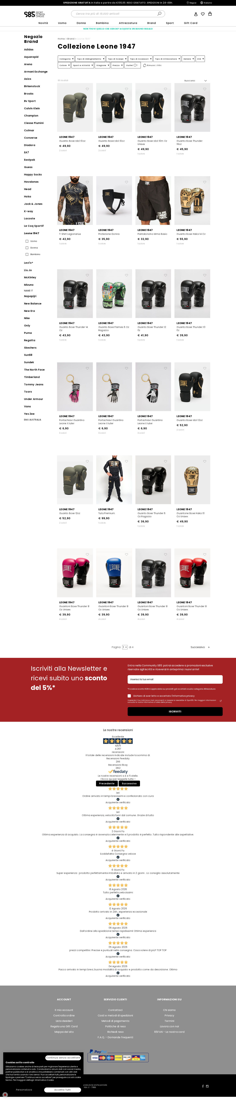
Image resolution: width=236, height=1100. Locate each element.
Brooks (29, 93)
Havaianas (31, 182)
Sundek (29, 362)
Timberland (32, 377)
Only (27, 325)
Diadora (29, 145)
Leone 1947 (31, 233)
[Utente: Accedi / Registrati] (195, 13)
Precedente (107, 783)
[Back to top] (230, 1092)
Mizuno (29, 285)
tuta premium (106, 513)
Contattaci (115, 1010)
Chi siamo (169, 1010)
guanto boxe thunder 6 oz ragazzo (152, 515)
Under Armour (33, 399)
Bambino (102, 23)
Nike (27, 318)
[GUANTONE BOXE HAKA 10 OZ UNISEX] (192, 479)
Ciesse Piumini (34, 123)
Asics (27, 79)
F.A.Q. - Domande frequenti (115, 1037)
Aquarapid (31, 57)
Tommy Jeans (33, 384)
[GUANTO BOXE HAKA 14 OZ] (192, 200)
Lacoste (29, 218)
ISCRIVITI (175, 711)
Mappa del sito (64, 1032)
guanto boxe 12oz (69, 513)
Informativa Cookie (44, 1080)
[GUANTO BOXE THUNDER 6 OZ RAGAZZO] (153, 479)
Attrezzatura (128, 23)
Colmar (29, 130)
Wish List (203, 14)
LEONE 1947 (66, 137)
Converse (30, 138)
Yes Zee (29, 414)
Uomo (62, 23)
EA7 (26, 152)
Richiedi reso (115, 1032)
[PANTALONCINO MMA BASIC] (153, 200)
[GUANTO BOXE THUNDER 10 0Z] (192, 293)
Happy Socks (33, 174)
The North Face (34, 370)
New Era (29, 311)
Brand (151, 23)
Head (27, 189)
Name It (28, 290)
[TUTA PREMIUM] (114, 479)
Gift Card (190, 23)
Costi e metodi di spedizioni (115, 1015)
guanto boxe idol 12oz (190, 420)
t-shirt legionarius (70, 234)
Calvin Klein (32, 108)
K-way (28, 211)
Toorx (28, 392)
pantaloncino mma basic (152, 234)
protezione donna (109, 234)
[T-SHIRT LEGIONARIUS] (75, 200)
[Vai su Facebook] (203, 1086)
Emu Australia (32, 419)
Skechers (30, 348)
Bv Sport (30, 101)
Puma (28, 333)
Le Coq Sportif (34, 226)
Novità (43, 23)
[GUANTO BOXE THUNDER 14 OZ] (75, 293)
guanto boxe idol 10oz (72, 141)
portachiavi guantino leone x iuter (71, 422)
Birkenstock (32, 86)
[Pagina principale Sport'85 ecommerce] (34, 14)
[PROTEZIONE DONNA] (114, 200)
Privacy (169, 1015)
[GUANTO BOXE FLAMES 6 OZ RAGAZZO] (114, 293)
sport (170, 23)
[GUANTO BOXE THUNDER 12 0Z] (153, 293)
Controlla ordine (64, 1015)
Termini (169, 1021)
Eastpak (29, 160)
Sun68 (28, 355)
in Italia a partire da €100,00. (118, 3)
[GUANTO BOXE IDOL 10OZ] (75, 107)
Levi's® (28, 263)
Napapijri (30, 296)
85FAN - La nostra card (169, 1032)
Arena (28, 64)
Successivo (129, 783)
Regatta (29, 340)
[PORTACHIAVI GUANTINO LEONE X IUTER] (75, 386)
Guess (28, 167)
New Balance (32, 303)
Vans (27, 406)
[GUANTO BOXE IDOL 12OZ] (192, 386)
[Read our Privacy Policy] (221, 701)
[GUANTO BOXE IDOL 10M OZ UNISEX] (153, 107)
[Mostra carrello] (210, 14)
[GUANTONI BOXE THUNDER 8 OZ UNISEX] (75, 572)
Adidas (29, 49)
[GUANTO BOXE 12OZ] (75, 479)
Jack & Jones (33, 204)
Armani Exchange (36, 72)
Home (62, 38)
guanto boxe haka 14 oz (191, 234)
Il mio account (64, 1010)
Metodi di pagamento (115, 1021)
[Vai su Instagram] (207, 1086)
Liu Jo (28, 270)
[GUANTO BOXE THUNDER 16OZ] (192, 107)
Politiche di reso (115, 1026)
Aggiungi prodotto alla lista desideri (87, 87)
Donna (81, 23)
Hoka (27, 196)
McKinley (30, 277)
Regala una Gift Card (64, 1026)
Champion (31, 115)
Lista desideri (64, 1021)
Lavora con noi (169, 1026)
